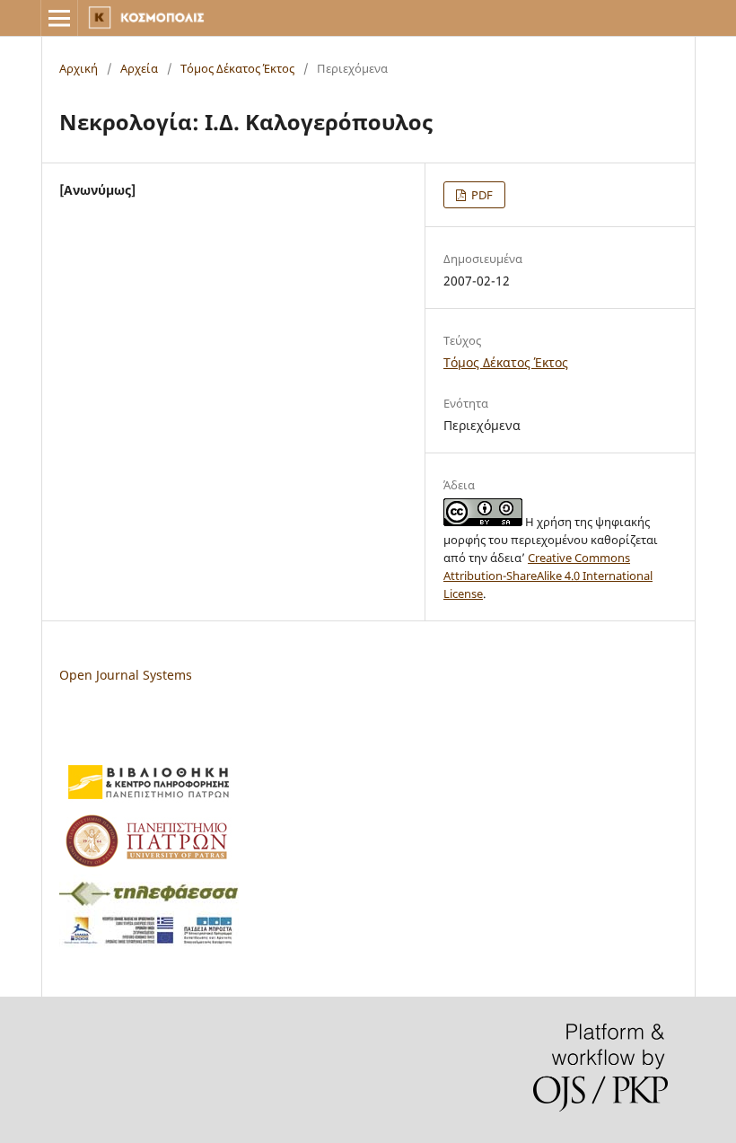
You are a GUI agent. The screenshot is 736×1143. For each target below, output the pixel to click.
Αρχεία (139, 68)
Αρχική (78, 68)
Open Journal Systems (125, 674)
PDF (481, 195)
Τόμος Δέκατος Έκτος (237, 68)
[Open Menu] (59, 18)
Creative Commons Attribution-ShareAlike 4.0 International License (548, 576)
